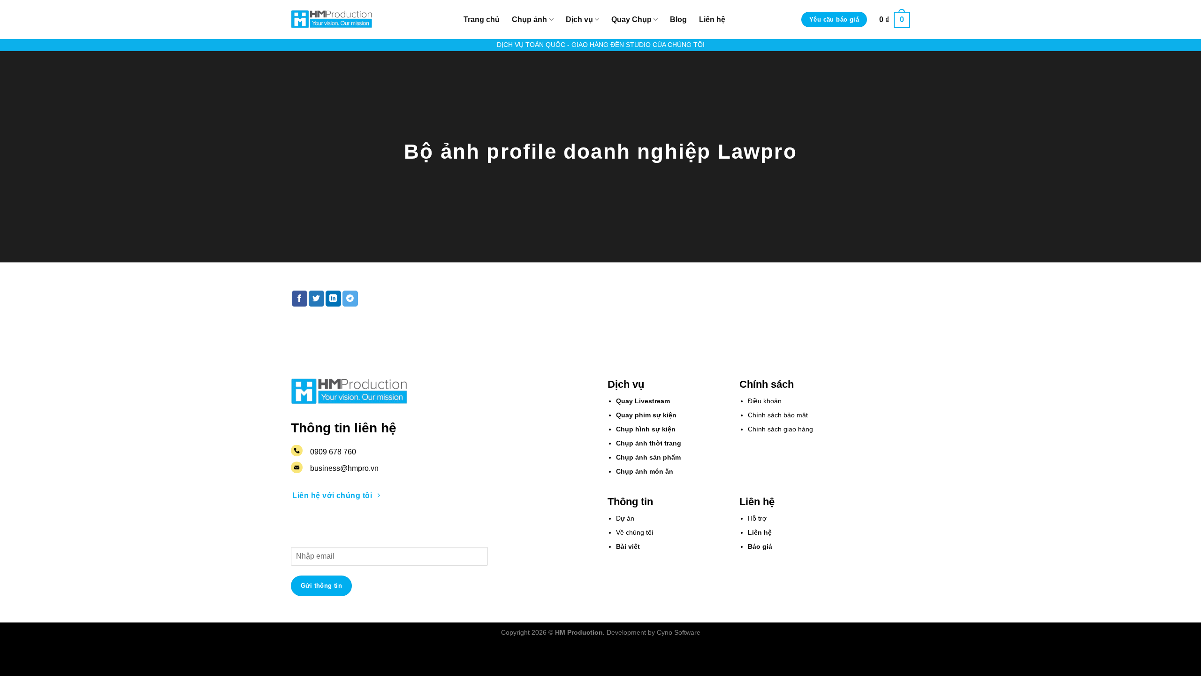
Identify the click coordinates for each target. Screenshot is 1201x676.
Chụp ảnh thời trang (648, 443)
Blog (678, 19)
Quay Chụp (631, 19)
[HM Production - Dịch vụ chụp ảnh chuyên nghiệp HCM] (332, 19)
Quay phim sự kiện (646, 415)
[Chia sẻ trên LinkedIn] (333, 299)
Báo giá (760, 546)
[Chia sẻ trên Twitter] (316, 299)
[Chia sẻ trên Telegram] (350, 299)
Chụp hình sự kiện (646, 429)
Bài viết (628, 546)
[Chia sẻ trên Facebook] (299, 299)
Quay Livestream (643, 401)
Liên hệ (712, 19)
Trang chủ (482, 19)
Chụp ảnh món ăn (644, 471)
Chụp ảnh (529, 19)
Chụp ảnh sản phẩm (648, 457)
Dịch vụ (579, 19)
